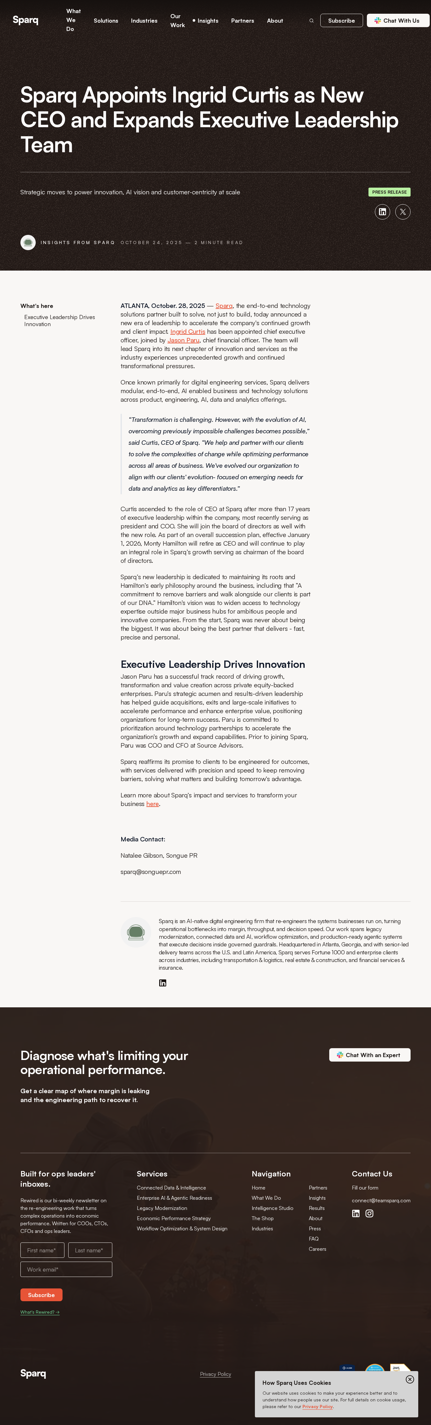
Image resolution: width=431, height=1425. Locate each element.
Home (258, 1187)
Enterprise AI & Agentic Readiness (174, 1198)
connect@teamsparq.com (381, 1200)
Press (315, 1228)
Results (317, 1208)
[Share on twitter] (403, 212)
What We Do (266, 1198)
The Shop (263, 1218)
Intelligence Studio (273, 1208)
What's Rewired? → (40, 1312)
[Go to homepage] (25, 20)
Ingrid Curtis (187, 331)
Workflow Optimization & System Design (182, 1228)
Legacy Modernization (162, 1208)
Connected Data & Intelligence (171, 1187)
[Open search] (311, 20)
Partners (318, 1187)
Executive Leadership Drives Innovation (59, 320)
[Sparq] (33, 1374)
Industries (262, 1228)
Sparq (224, 306)
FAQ (314, 1238)
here (152, 804)
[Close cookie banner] (410, 1379)
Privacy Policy (215, 1374)
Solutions (106, 20)
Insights (317, 1198)
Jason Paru (183, 340)
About (316, 1218)
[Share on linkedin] (382, 212)
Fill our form (365, 1187)
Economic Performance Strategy (174, 1218)
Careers (317, 1249)
